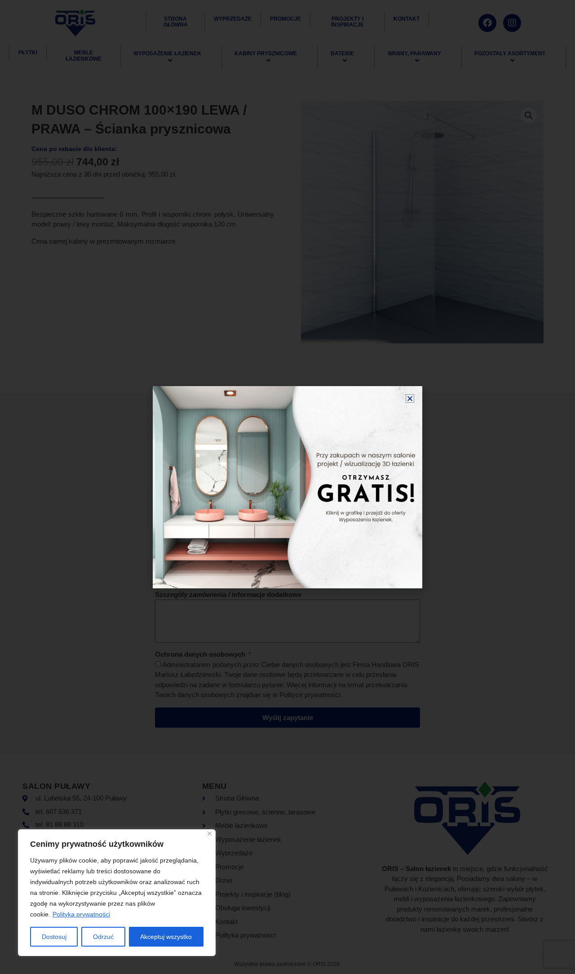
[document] (287, 487)
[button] (410, 398)
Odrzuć (103, 936)
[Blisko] (210, 834)
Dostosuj (54, 936)
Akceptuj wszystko (166, 936)
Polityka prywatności (81, 914)
